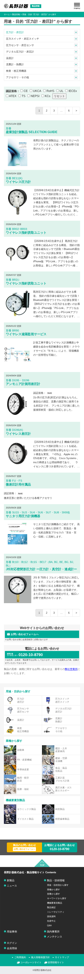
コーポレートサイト (30, 962)
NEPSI (35, 96)
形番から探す (53, 894)
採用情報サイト (56, 962)
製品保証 (51, 907)
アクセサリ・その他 (17, 77)
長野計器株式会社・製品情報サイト (30, 872)
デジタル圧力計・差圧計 (20, 51)
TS (23, 96)
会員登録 (12, 948)
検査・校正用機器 (16, 70)
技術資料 (51, 916)
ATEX (12, 96)
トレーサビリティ (55, 912)
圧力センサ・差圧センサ (20, 45)
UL (61, 91)
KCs (47, 96)
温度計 (10, 58)
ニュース (12, 885)
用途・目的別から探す (58, 885)
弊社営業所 (71, 669)
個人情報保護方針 (40, 957)
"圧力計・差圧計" (40, 14)
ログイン (12, 942)
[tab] (76, 32)
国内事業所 (53, 931)
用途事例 (12, 931)
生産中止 (51, 921)
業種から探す (53, 889)
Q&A (49, 925)
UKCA (37, 91)
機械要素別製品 (54, 903)
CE (26, 91)
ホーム (7, 14)
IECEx (73, 91)
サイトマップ (62, 957)
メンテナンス (54, 936)
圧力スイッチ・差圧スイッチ (22, 38)
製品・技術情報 (56, 880)
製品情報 (16, 14)
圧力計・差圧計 (15, 32)
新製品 (10, 880)
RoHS (50, 91)
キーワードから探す (56, 898)
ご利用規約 (20, 957)
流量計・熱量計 (15, 64)
